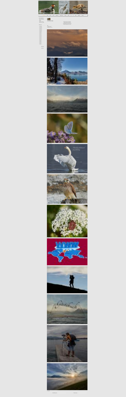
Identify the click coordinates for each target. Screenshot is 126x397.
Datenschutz (42, 46)
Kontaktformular (79, 15)
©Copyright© (83, 15)
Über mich (47, 15)
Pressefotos (50, 15)
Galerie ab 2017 (48, 85)
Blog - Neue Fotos (49, 57)
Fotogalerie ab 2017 (57, 15)
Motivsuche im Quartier (41, 21)
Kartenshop (68, 15)
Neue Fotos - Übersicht (49, 143)
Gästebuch (75, 15)
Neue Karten (65, 15)
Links (73, 15)
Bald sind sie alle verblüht (41, 22)
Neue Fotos (53, 15)
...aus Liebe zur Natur (43, 15)
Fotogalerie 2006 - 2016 (61, 15)
